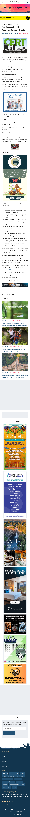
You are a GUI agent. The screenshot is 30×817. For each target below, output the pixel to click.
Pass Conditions (18, 778)
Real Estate (4, 781)
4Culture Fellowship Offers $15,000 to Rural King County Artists (13, 350)
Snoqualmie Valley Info (16, 320)
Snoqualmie (5, 784)
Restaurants (11, 781)
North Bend (4, 778)
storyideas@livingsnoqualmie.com (9, 803)
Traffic (22, 784)
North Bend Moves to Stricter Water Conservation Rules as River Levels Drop (14, 324)
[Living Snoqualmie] (15, 7)
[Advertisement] (15, 395)
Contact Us (4, 766)
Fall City (4, 776)
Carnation (12, 773)
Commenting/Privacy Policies (15, 811)
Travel (3, 787)
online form (14, 127)
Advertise (4, 759)
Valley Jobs (4, 761)
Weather (3, 754)
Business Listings (6, 764)
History (17, 776)
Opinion (11, 778)
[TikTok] (10, 295)
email (10, 269)
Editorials (22, 773)
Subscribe (9, 733)
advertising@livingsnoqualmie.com (10, 804)
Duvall (17, 773)
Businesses (5, 773)
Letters (22, 776)
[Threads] (3, 295)
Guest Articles (11, 776)
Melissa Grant (14, 33)
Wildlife (14, 787)
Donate (3, 756)
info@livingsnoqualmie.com (8, 801)
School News (19, 781)
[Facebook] (5, 295)
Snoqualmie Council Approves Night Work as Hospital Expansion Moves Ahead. (15, 376)
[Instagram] (8, 295)
